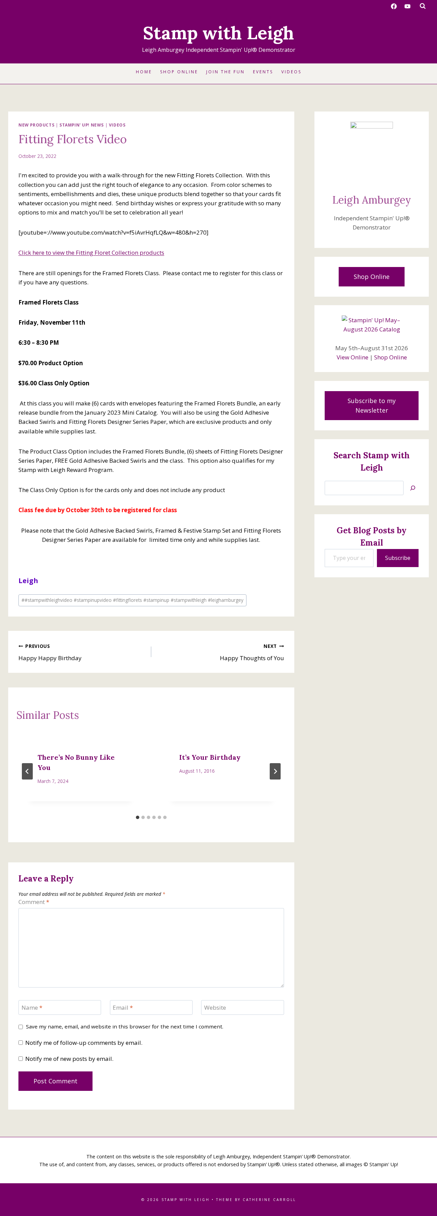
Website (215, 1007)
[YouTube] (407, 6)
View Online (352, 357)
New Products (36, 125)
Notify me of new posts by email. (69, 1059)
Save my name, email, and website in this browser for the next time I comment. (124, 1026)
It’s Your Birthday (210, 757)
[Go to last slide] (27, 771)
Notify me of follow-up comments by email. (83, 1043)
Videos (291, 72)
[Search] (413, 488)
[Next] (275, 771)
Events (263, 72)
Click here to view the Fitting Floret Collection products (91, 252)
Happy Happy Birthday (50, 652)
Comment (33, 902)
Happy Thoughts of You (252, 652)
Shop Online (179, 72)
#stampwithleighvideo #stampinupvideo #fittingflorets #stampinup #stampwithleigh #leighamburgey (132, 600)
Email (123, 1007)
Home (144, 72)
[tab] (137, 817)
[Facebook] (394, 6)
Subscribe (397, 558)
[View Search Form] (423, 6)
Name (32, 1007)
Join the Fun (225, 72)
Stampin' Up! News (81, 125)
